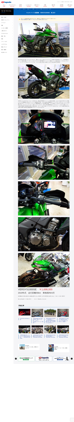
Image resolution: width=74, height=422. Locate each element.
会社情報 (61, 6)
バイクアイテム (4, 44)
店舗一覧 (53, 6)
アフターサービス (4, 33)
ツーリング (3, 22)
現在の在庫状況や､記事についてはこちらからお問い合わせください (34, 19)
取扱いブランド (4, 46)
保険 (45, 6)
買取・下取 (3, 36)
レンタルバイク (29, 6)
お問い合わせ (69, 6)
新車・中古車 (3, 17)
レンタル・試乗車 (4, 28)
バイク (20, 9)
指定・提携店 (3, 49)
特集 (2, 25)
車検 (2, 38)
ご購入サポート (4, 30)
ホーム (4, 6)
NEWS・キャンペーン (5, 19)
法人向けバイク (4, 52)
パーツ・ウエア (4, 41)
